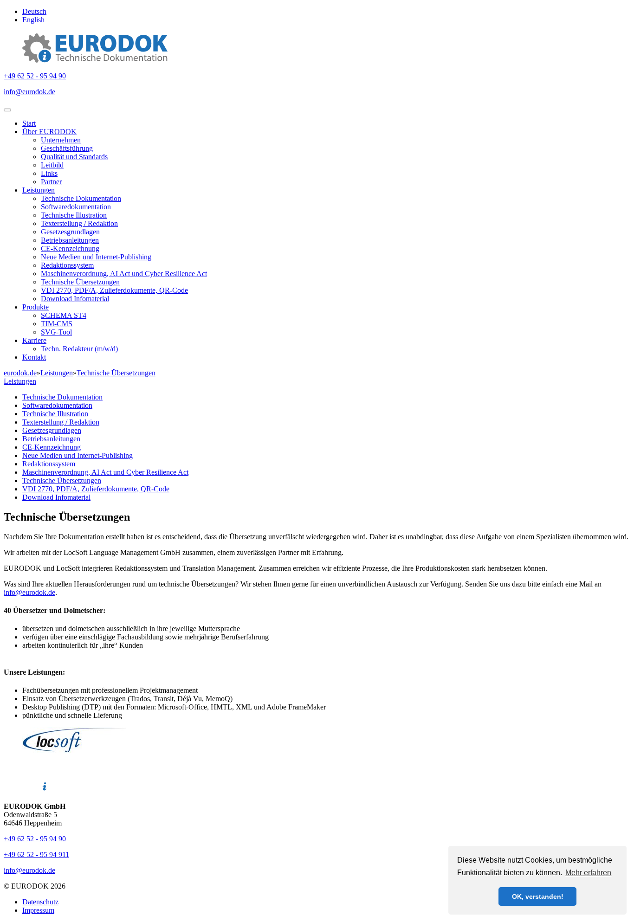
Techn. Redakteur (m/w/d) (79, 349)
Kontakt (34, 357)
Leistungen (38, 190)
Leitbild (52, 165)
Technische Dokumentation (81, 198)
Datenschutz (40, 902)
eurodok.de (20, 373)
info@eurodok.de (29, 92)
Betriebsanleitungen (70, 240)
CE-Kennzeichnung (70, 248)
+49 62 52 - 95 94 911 (36, 854)
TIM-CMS (56, 324)
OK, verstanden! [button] (537, 896)
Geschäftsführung (67, 148)
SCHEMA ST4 (63, 315)
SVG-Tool (56, 332)
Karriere (34, 340)
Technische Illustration (74, 215)
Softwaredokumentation (76, 207)
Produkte (35, 307)
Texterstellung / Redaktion (79, 223)
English (33, 20)
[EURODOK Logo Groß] (95, 60)
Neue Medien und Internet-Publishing (96, 257)
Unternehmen (61, 140)
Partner (51, 182)
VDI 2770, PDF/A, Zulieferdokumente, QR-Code (114, 290)
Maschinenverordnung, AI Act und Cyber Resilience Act (124, 273)
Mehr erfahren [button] (588, 873)
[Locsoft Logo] (76, 750)
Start (29, 123)
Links (49, 173)
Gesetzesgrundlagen (70, 232)
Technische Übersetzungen (80, 282)
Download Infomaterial (75, 299)
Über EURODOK (49, 131)
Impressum (38, 910)
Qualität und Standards (74, 157)
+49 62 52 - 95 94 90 (35, 76)
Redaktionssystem (67, 265)
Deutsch (34, 11)
